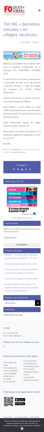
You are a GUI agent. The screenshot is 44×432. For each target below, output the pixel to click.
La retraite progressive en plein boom (21, 264)
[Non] (41, 425)
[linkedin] (4, 346)
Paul (7, 149)
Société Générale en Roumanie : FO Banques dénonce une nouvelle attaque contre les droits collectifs (21, 287)
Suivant (35, 42)
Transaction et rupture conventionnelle (21, 278)
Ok (22, 428)
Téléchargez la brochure (22, 218)
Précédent (26, 42)
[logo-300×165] (14, 5)
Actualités (27, 149)
